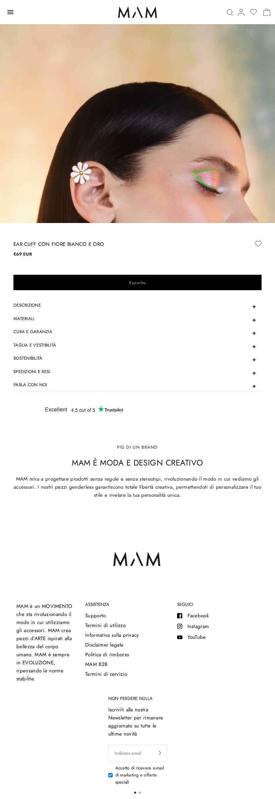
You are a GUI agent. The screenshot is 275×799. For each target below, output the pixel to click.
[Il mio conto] (241, 12)
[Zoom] (137, 206)
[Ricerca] (229, 12)
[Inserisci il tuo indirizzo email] (160, 753)
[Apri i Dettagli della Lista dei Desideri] (253, 12)
